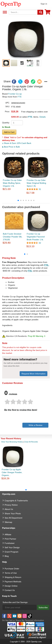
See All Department (4, 12)
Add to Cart (9, 132)
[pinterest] (27, 81)
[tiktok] (29, 616)
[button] (26, 39)
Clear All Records (31, 442)
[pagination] (26, 200)
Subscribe (43, 607)
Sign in (44, 4)
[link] (33, 81)
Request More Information (33, 374)
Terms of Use (11, 573)
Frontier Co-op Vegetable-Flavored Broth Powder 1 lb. (36, 237)
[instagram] (24, 616)
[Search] (40, 12)
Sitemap (8, 522)
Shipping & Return (13, 577)
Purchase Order (12, 568)
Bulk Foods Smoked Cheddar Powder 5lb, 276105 (12, 237)
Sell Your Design (12, 547)
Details (42, 117)
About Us (9, 509)
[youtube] (14, 616)
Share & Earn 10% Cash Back (17, 143)
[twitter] (20, 81)
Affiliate (8, 534)
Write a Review (35, 425)
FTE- (46, 265)
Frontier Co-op (15, 94)
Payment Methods (13, 581)
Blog (7, 556)
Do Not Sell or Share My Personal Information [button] (23, 620)
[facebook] (14, 81)
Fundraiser (10, 543)
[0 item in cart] (47, 13)
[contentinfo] (11, 4)
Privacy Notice (11, 505)
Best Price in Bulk (11, 147)
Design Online (11, 586)
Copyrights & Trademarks (16, 500)
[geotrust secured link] (37, 635)
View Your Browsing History (12, 442)
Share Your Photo (13, 513)
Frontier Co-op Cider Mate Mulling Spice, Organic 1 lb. (12, 183)
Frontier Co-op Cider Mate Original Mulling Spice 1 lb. (36, 183)
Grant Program (11, 552)
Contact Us (10, 590)
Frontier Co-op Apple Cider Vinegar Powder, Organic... (12, 472)
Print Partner (10, 539)
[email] (39, 81)
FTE (20, 97)
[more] (46, 81)
